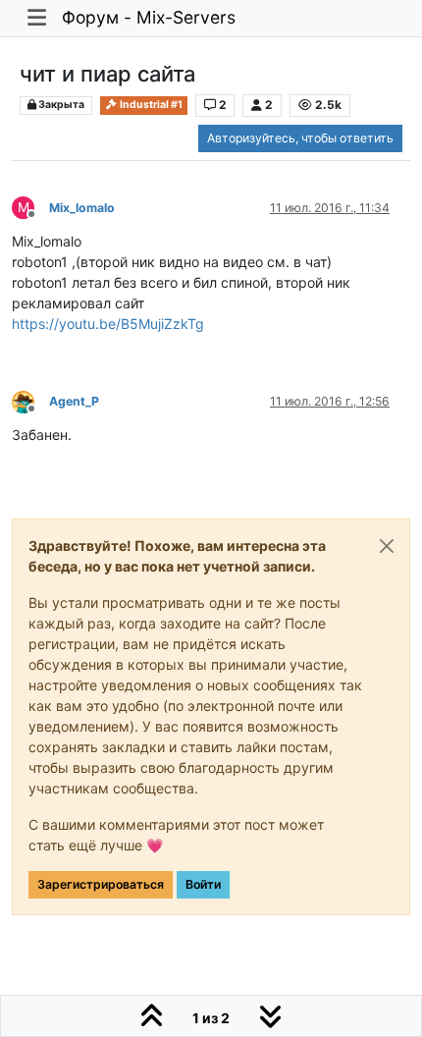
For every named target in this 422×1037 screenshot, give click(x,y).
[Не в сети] (30, 400)
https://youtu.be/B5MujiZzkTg (108, 323)
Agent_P (74, 401)
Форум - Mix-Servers (149, 17)
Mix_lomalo (82, 207)
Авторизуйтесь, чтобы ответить (300, 138)
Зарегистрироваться (100, 884)
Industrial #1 (150, 104)
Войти (203, 884)
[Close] (386, 546)
